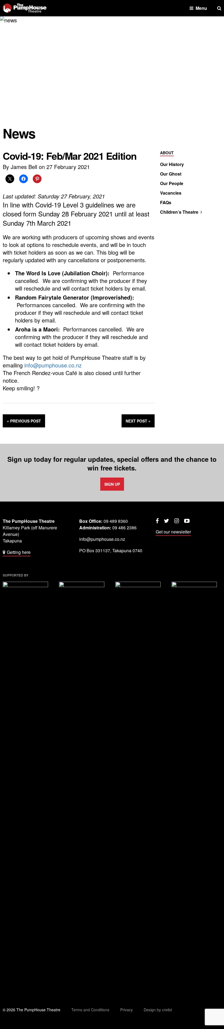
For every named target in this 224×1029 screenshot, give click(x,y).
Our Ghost (170, 174)
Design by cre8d (158, 1009)
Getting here (19, 552)
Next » (138, 421)
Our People (171, 183)
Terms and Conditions (90, 1009)
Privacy (126, 1009)
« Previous (24, 421)
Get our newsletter (173, 532)
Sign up (112, 484)
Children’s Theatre (179, 212)
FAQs (165, 202)
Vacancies (170, 193)
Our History (172, 164)
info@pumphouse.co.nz (53, 365)
